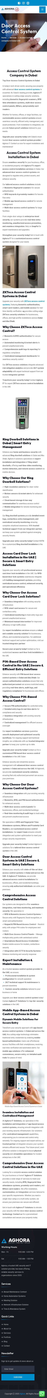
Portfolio (7, 1337)
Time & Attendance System (14, 1309)
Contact (7, 1346)
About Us (7, 1329)
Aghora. (23, 1394)
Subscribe (18, 1377)
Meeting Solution (10, 1300)
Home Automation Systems (15, 1296)
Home (3, 37)
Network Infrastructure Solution (16, 1305)
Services (12, 37)
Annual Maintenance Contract (15, 1292)
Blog (5, 1341)
